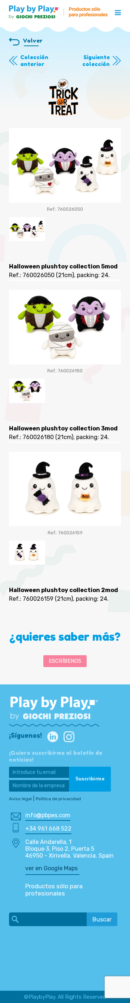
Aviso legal (20, 798)
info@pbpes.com (47, 815)
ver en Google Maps (51, 868)
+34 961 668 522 (48, 828)
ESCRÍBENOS (65, 661)
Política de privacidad (58, 798)
